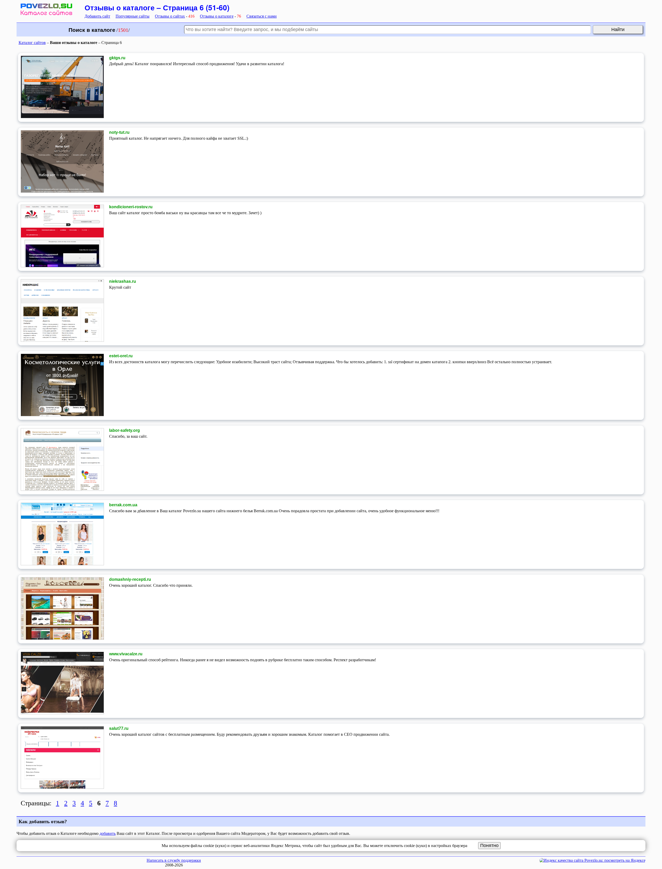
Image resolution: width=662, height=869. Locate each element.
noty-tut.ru (119, 132)
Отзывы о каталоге (217, 16)
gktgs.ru (117, 58)
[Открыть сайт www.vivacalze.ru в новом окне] (62, 713)
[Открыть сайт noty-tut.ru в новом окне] (62, 191)
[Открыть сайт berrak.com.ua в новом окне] (62, 564)
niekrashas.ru (122, 281)
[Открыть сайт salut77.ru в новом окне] (62, 787)
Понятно (489, 845)
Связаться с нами (261, 16)
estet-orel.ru (121, 356)
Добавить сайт (97, 16)
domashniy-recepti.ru (130, 579)
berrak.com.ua (123, 505)
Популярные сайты (132, 16)
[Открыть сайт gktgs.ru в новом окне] (62, 117)
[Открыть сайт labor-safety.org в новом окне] (62, 489)
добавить (108, 833)
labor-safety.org (124, 430)
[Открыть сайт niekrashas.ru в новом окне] (62, 340)
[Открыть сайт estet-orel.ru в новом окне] (62, 415)
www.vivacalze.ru (125, 654)
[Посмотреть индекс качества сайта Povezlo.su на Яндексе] (592, 860)
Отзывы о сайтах (170, 16)
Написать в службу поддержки (174, 860)
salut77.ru (119, 728)
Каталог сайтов (32, 42)
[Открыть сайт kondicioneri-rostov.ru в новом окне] (62, 266)
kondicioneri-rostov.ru (131, 207)
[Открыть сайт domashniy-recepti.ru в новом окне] (62, 638)
